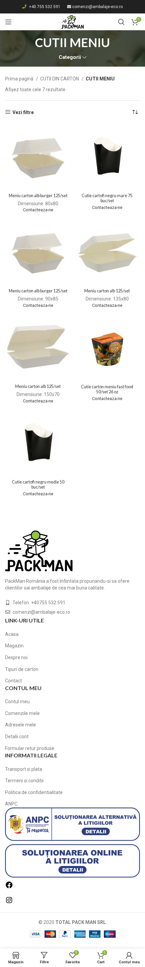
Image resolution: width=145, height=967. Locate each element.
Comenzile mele (22, 713)
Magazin (14, 645)
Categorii (70, 57)
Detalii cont (17, 736)
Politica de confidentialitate (34, 792)
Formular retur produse (29, 748)
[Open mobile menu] (8, 22)
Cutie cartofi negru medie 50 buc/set (38, 484)
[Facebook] (9, 887)
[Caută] (121, 22)
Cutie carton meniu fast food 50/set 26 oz (107, 389)
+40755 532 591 (48, 602)
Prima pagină (19, 78)
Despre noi (16, 657)
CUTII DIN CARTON (60, 78)
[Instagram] (9, 902)
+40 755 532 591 (44, 6)
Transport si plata (23, 769)
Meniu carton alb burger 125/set (38, 195)
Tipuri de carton (21, 669)
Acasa (12, 634)
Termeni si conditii (24, 780)
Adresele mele (20, 724)
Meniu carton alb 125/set (107, 290)
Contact (13, 680)
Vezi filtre (23, 112)
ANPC (11, 804)
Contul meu (17, 701)
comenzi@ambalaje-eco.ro (97, 6)
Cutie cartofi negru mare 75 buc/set (107, 198)
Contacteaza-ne (38, 209)
